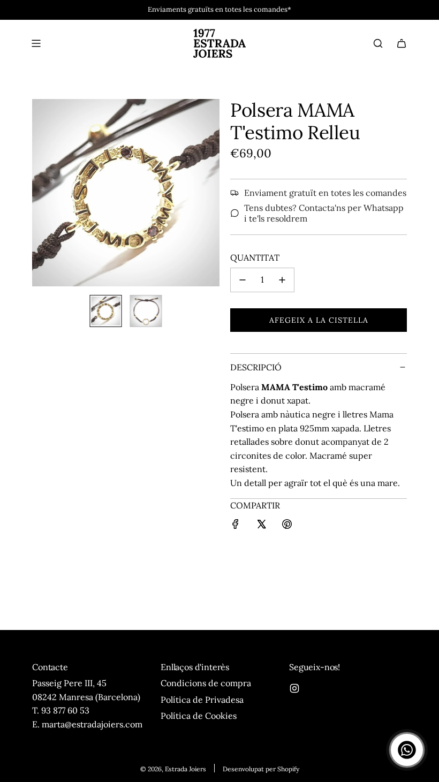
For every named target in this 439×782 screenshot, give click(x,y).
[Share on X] (261, 526)
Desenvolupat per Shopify (261, 769)
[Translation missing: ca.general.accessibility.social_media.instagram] (294, 688)
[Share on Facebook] (235, 526)
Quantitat (254, 257)
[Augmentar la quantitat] (282, 280)
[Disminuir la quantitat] (242, 280)
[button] (40, 192)
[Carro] (401, 43)
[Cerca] (378, 43)
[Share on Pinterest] (287, 526)
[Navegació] (36, 43)
